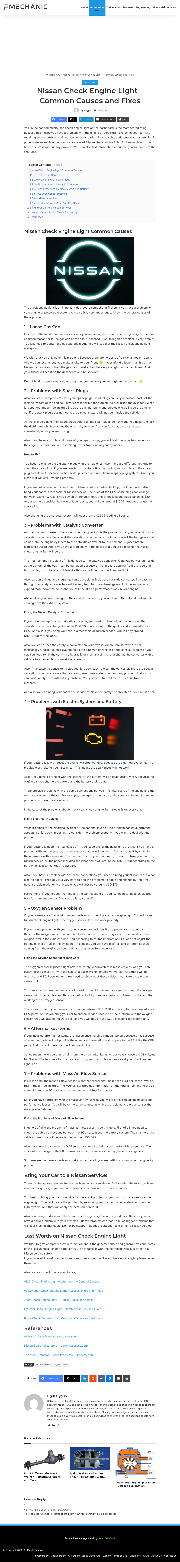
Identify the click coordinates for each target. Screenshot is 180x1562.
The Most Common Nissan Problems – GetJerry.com (59, 1355)
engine (57, 1364)
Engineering (143, 7)
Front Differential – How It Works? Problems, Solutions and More (42, 1477)
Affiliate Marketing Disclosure (84, 1555)
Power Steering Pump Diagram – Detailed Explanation (135, 1484)
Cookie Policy (58, 1555)
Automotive (97, 7)
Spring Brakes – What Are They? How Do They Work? (87, 1475)
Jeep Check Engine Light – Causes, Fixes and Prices (58, 1300)
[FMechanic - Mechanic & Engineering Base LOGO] (25, 7)
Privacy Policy (41, 1555)
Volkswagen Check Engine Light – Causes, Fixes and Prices (63, 1290)
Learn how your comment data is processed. (92, 1513)
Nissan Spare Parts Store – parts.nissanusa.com (56, 1345)
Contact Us (170, 1555)
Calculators (114, 7)
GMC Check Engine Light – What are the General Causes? (62, 1281)
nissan (66, 1364)
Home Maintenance (164, 7)
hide (58, 165)
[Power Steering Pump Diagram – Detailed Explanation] (135, 1463)
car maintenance (43, 1364)
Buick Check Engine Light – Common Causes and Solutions (63, 1318)
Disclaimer (135, 1555)
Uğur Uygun (86, 110)
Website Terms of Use (115, 1555)
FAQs (146, 1555)
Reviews (128, 7)
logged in (44, 1509)
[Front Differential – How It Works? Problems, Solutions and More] (44, 1458)
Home (84, 7)
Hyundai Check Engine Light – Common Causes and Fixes (62, 1309)
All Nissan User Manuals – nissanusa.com (51, 1336)
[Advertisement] (90, 43)
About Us (156, 1555)
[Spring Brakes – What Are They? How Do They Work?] (90, 1458)
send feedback (107, 1538)
